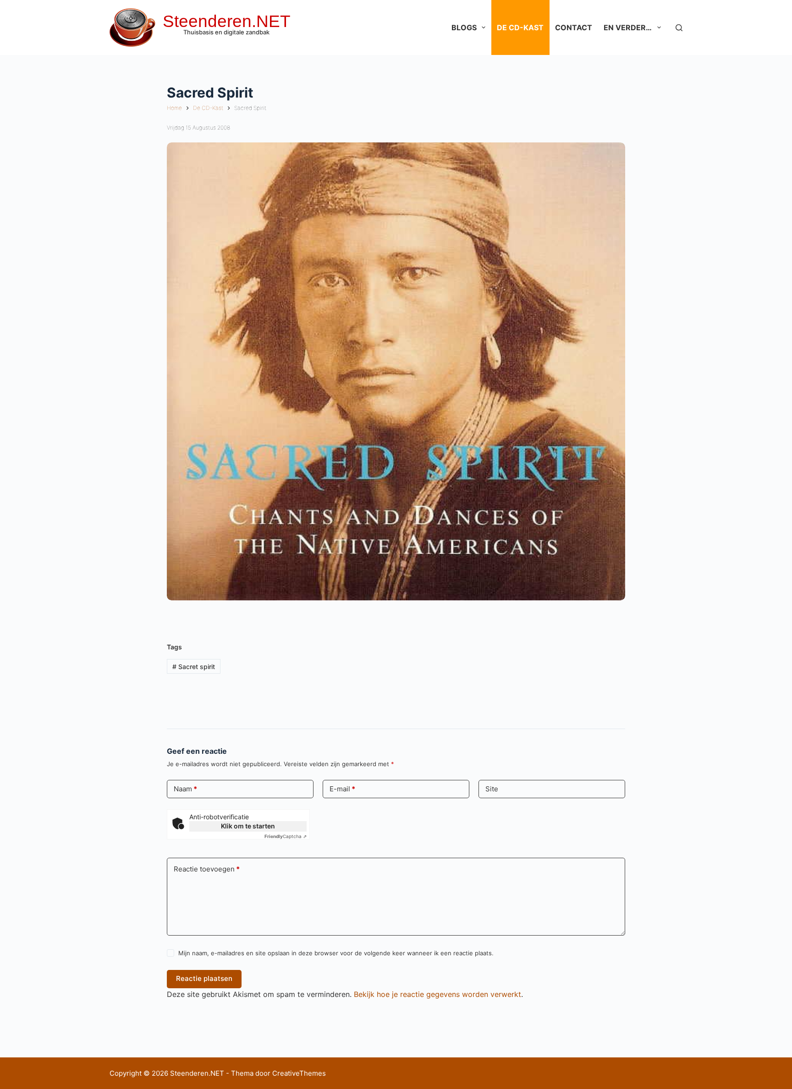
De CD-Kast (520, 27)
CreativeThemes (299, 1073)
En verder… (628, 27)
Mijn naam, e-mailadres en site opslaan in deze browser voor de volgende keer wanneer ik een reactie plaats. (336, 953)
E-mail (342, 788)
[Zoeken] (679, 27)
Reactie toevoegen (207, 869)
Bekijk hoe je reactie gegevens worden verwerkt (437, 994)
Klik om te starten (248, 826)
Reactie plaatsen (204, 978)
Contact (573, 27)
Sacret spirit (193, 666)
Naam (185, 788)
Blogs (464, 27)
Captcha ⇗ (285, 836)
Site (491, 788)
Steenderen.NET (227, 21)
